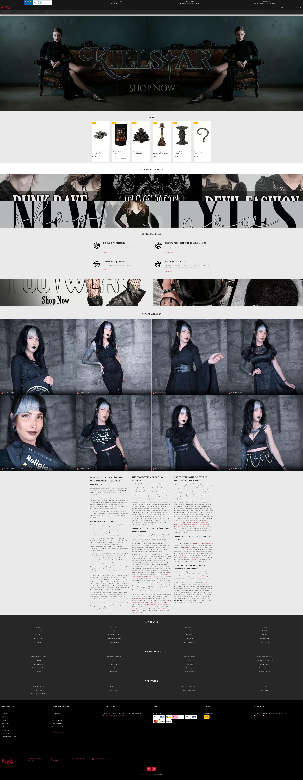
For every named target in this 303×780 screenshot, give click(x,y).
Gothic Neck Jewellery (9, 736)
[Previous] (90, 141)
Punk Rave (187, 522)
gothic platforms (141, 602)
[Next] (212, 141)
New (151, 117)
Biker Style (264, 690)
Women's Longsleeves (114, 656)
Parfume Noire (264, 638)
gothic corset (196, 543)
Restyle (176, 524)
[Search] (288, 7)
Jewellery (189, 668)
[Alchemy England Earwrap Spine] (202, 134)
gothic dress (204, 543)
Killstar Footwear (264, 671)
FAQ (3, 727)
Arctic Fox (38, 642)
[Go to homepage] (9, 7)
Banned (205, 522)
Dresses (38, 660)
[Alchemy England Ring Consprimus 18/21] (100, 134)
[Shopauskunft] (108, 715)
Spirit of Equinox (189, 642)
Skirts (114, 660)
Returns (4, 720)
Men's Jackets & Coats (38, 668)
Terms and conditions (59, 727)
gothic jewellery (163, 604)
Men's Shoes (114, 668)
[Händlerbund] (119, 715)
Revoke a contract (58, 732)
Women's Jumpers (189, 656)
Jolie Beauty (189, 638)
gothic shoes (140, 598)
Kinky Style (113, 686)
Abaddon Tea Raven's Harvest (119, 152)
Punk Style (264, 686)
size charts (187, 547)
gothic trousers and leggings (151, 576)
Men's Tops (189, 664)
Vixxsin (207, 524)
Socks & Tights (38, 664)
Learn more (107, 252)
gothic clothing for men (139, 585)
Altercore (177, 526)
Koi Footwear (38, 638)
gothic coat (203, 576)
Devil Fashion (189, 627)
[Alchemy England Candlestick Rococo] (141, 134)
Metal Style (38, 690)
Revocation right (57, 720)
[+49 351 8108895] (149, 769)
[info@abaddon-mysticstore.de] (154, 769)
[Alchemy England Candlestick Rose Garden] (162, 134)
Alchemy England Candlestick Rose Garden (160, 152)
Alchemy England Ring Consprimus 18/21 (98, 152)
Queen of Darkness (185, 524)
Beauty (38, 671)
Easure (189, 631)
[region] (151, 141)
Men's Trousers (264, 664)
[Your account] (296, 7)
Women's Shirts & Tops (38, 656)
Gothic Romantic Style (38, 694)
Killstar (182, 522)
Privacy (54, 717)
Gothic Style (6, 733)
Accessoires (113, 671)
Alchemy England (113, 642)
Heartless (202, 524)
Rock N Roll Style (113, 690)
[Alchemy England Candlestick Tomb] (182, 134)
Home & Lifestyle (264, 668)
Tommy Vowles (264, 642)
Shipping (5, 717)
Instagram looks (151, 314)
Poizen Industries (197, 522)
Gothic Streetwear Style (189, 686)
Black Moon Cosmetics (114, 638)
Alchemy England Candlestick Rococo (138, 152)
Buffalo (264, 634)
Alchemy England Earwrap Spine (201, 152)
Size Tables (5, 723)
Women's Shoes (114, 664)
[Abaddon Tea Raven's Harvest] (121, 134)
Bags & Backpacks (189, 671)
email (194, 559)
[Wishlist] (292, 7)
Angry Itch (195, 524)
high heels (153, 602)
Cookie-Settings (57, 723)
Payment (5, 713)
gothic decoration (149, 604)
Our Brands (5, 730)
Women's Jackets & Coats (265, 660)
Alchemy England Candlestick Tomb (179, 152)
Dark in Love (265, 627)
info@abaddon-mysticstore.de (190, 3)
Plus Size (181, 555)
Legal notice (56, 713)
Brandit (264, 631)
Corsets (189, 660)
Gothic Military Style (189, 690)
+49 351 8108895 (190, 1)
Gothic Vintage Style (38, 686)
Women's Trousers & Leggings (264, 656)
